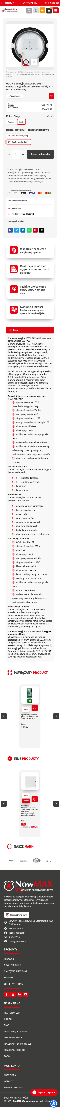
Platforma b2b (12, 1013)
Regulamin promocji (15, 1050)
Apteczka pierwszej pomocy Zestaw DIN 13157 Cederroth (29, 716)
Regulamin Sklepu (13, 1037)
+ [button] (23, 154)
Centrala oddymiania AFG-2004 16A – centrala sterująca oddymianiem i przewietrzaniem (29, 810)
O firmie (8, 1019)
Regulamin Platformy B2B (18, 1044)
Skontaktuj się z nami (15, 1031)
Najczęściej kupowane (15, 971)
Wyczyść (50, 116)
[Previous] (11, 46)
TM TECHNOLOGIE (26, 214)
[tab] (30, 330)
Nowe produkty (12, 965)
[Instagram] (13, 994)
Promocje (9, 959)
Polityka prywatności (16, 1098)
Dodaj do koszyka (40, 154)
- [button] (9, 154)
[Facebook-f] (7, 994)
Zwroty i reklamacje (15, 1087)
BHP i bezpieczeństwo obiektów (29, 72)
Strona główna (11, 72)
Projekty (8, 977)
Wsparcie (9, 1081)
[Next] (49, 46)
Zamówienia (10, 1075)
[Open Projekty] (14, 2)
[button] (10, 230)
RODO (7, 1056)
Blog (6, 1025)
